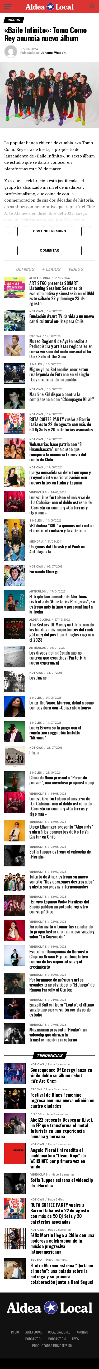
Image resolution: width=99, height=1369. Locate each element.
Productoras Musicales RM (52, 1345)
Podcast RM (57, 1338)
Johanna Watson (53, 53)
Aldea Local (33, 1332)
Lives (75, 1338)
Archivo (82, 1332)
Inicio (15, 1332)
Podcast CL (33, 1338)
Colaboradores (59, 1332)
